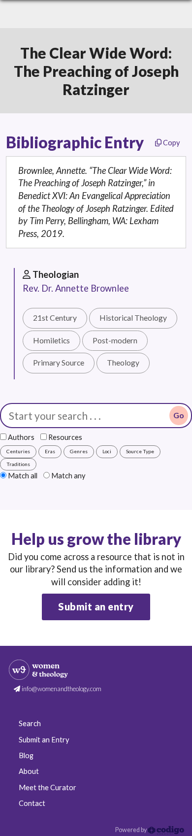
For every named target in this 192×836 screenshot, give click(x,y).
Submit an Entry (44, 740)
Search (30, 723)
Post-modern (115, 340)
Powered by (131, 830)
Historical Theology (133, 317)
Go (178, 415)
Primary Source (58, 362)
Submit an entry (96, 606)
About (29, 771)
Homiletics (51, 340)
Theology (123, 362)
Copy (170, 142)
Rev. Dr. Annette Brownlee (76, 288)
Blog (26, 755)
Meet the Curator (47, 787)
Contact (32, 803)
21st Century (55, 317)
